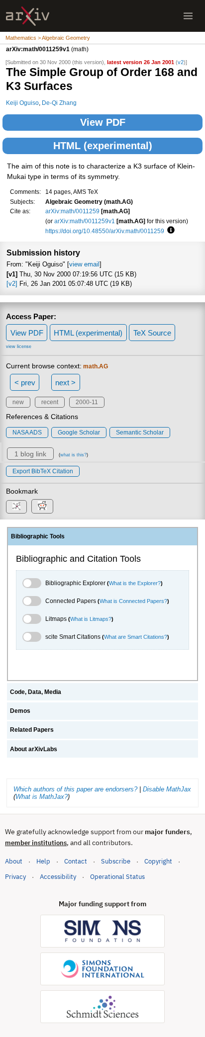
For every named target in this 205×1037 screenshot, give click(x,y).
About (13, 861)
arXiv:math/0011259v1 (84, 221)
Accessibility (58, 876)
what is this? (73, 454)
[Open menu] (188, 16)
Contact (75, 861)
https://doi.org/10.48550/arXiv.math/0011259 (104, 231)
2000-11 (87, 402)
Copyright (158, 861)
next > (65, 382)
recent (49, 402)
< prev (24, 382)
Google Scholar (79, 432)
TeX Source (152, 333)
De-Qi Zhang (59, 102)
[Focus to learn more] (169, 230)
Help (43, 861)
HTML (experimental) (102, 145)
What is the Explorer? (135, 583)
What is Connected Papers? (133, 601)
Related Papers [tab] (32, 730)
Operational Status (117, 876)
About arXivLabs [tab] (33, 749)
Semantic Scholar (140, 432)
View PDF (102, 122)
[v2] (11, 283)
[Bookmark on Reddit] (42, 506)
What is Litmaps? (90, 619)
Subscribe (115, 861)
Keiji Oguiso (22, 102)
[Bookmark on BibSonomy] (16, 507)
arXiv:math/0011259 (72, 211)
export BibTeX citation (42, 471)
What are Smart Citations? (135, 637)
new (18, 402)
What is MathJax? (41, 796)
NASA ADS (27, 432)
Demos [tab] (20, 711)
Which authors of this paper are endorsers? (75, 789)
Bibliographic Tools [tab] (38, 536)
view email (84, 264)
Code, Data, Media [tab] (35, 692)
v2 (181, 62)
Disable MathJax (167, 789)
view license (18, 346)
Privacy (15, 876)
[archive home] (27, 16)
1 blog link (30, 454)
